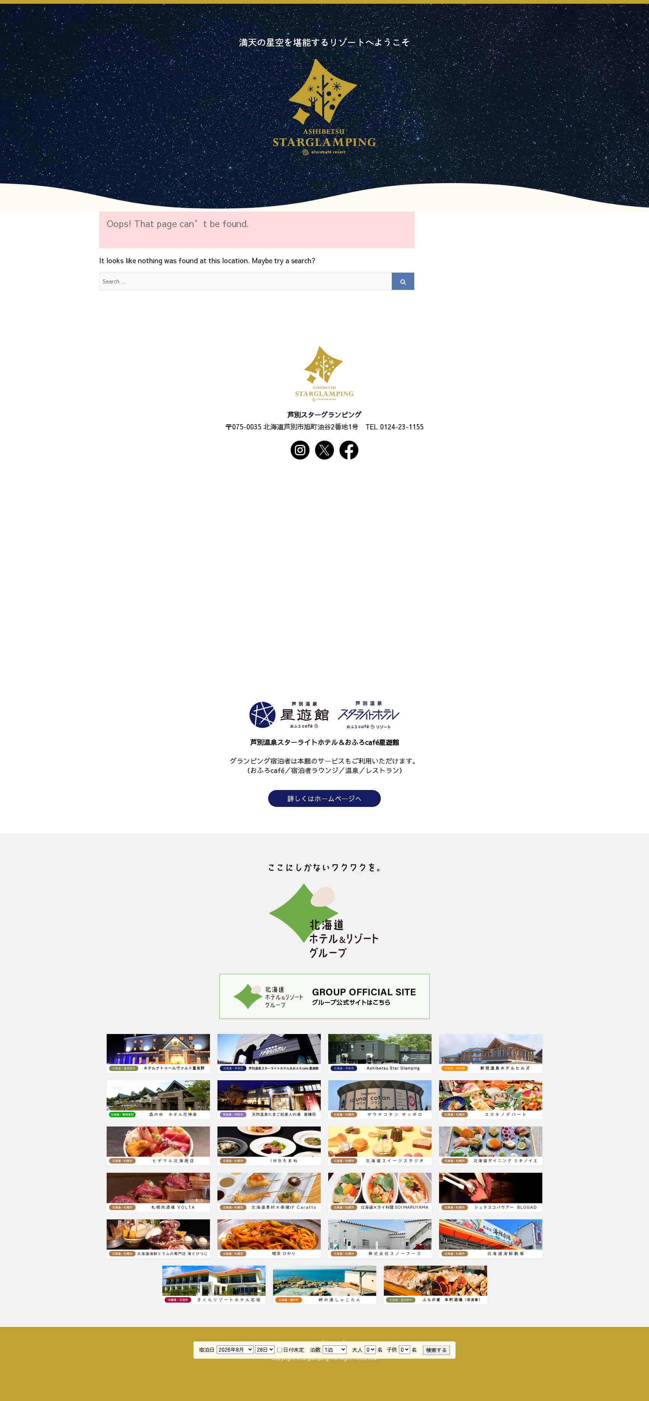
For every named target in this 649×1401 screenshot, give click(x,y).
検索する (436, 1349)
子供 (391, 1349)
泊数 (315, 1349)
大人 (357, 1349)
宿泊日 (207, 1349)
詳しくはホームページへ (324, 798)
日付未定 (293, 1349)
